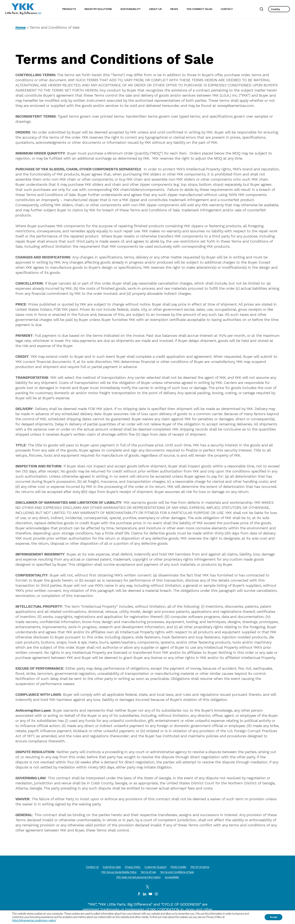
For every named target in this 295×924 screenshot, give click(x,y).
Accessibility (172, 877)
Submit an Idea (112, 867)
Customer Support (155, 867)
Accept (273, 917)
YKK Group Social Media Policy (118, 872)
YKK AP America (199, 867)
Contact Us (92, 867)
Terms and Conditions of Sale (177, 872)
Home (20, 27)
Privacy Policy (132, 867)
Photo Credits (178, 867)
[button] (279, 9)
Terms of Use (148, 872)
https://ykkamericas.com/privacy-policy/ (34, 920)
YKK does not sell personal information (138, 877)
